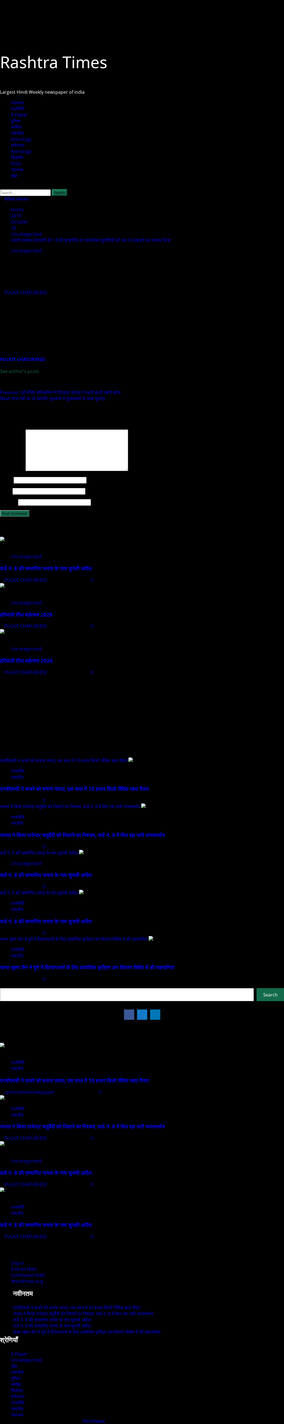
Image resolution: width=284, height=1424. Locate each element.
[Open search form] (1, 186)
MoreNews (94, 1421)
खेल (14, 176)
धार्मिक (16, 127)
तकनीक (17, 133)
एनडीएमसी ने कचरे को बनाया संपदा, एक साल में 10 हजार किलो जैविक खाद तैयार (63, 760)
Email (5, 491)
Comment (12, 469)
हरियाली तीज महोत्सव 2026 (26, 614)
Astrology (21, 139)
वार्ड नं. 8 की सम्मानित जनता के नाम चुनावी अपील (46, 568)
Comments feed (28, 1275)
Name (6, 480)
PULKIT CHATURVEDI (26, 292)
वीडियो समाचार (16, 199)
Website (8, 502)
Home (17, 103)
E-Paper (19, 115)
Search (7, 985)
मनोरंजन (17, 145)
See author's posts (19, 371)
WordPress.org (27, 1281)
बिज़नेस (17, 157)
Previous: (60, 392)
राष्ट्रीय (17, 777)
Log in (17, 1263)
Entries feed (23, 1269)
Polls (16, 164)
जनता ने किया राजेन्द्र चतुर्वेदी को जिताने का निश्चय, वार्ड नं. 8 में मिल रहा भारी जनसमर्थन (70, 806)
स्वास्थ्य (17, 170)
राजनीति (17, 109)
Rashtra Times (53, 62)
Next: (52, 398)
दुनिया (16, 121)
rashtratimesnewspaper (30, 1092)
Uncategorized (26, 251)
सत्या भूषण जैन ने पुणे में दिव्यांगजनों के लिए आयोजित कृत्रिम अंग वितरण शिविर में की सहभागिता (74, 939)
